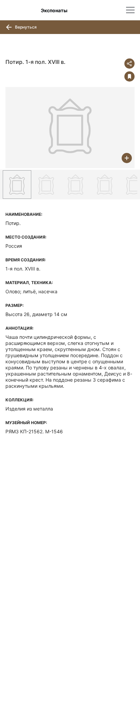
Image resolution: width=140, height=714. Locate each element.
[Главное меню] (130, 10)
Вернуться (25, 27)
